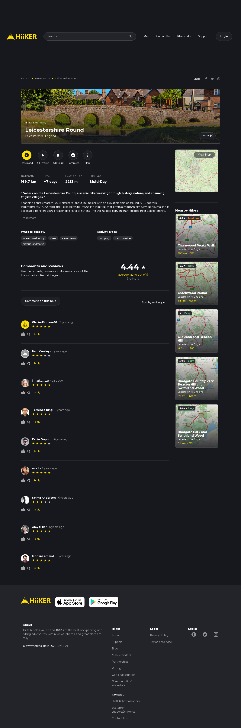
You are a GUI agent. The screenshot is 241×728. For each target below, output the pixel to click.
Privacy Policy (159, 635)
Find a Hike (163, 36)
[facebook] (205, 78)
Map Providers (121, 655)
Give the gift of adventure (122, 683)
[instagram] (217, 78)
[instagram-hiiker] (215, 634)
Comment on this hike (40, 301)
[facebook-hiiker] (193, 634)
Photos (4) (207, 135)
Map (146, 36)
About (116, 635)
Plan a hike (184, 36)
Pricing (116, 668)
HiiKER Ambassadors (126, 701)
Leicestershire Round (67, 78)
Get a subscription (124, 675)
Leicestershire (42, 78)
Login (224, 36)
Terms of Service (161, 642)
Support (203, 36)
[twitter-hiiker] (204, 634)
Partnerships (120, 661)
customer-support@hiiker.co (124, 709)
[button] (29, 218)
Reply (37, 334)
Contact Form (121, 718)
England (25, 78)
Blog (115, 648)
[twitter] (211, 78)
